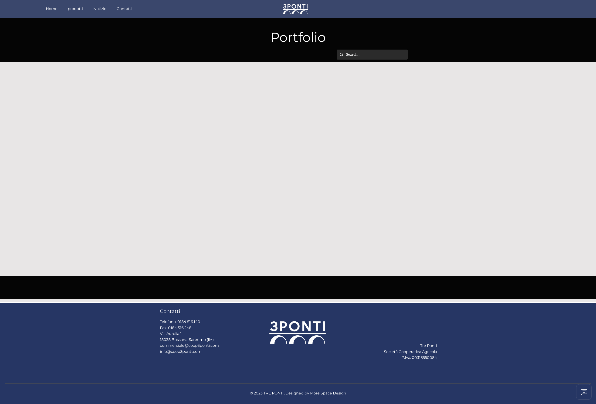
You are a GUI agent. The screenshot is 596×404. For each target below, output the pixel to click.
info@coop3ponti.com (180, 351)
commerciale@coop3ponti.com (189, 345)
